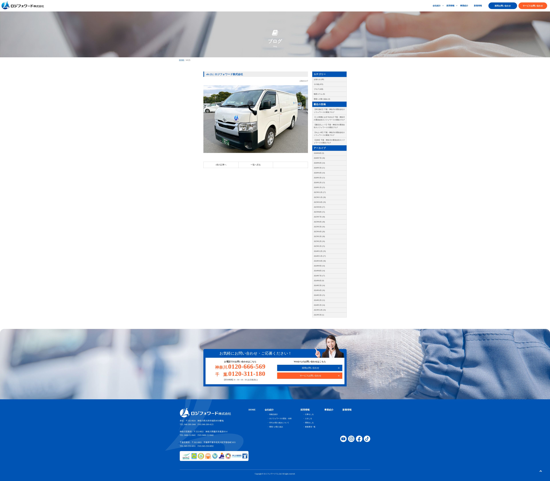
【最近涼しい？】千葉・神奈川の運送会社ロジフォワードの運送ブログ (329, 126)
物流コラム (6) (319, 94)
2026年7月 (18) (319, 158)
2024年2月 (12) (319, 300)
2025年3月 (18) (319, 236)
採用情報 (450, 6)
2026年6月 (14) (319, 163)
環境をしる (309, 423)
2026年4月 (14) (319, 173)
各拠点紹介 (273, 414)
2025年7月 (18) (319, 217)
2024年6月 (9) (319, 281)
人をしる (308, 419)
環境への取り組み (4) (322, 99)
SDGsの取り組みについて (279, 423)
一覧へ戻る (256, 165)
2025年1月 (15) (319, 246)
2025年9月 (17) (319, 207)
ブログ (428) (318, 89)
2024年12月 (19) (320, 251)
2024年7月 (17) (319, 276)
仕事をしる (309, 414)
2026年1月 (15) (319, 187)
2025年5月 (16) (319, 227)
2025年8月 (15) (319, 212)
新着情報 (478, 6)
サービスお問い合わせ (533, 6)
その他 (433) (318, 84)
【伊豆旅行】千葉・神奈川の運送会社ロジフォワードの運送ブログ (329, 110)
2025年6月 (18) (319, 222)
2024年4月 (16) (319, 290)
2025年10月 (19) (320, 202)
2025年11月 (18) (320, 197)
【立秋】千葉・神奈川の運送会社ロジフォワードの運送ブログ (329, 141)
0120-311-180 (240, 373)
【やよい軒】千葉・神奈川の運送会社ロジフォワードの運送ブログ (329, 133)
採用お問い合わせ (503, 6)
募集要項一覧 (310, 427)
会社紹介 (437, 6)
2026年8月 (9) (319, 153)
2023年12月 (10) (320, 310)
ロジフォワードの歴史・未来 (280, 419)
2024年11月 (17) (320, 256)
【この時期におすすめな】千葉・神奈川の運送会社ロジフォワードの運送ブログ (329, 118)
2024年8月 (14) (319, 271)
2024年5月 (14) (319, 286)
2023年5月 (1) (319, 315)
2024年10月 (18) (320, 261)
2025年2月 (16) (319, 241)
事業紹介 (464, 6)
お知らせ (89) (319, 79)
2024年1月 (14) (319, 305)
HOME (181, 60)
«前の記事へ (220, 165)
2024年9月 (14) (319, 266)
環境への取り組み (276, 427)
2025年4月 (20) (319, 232)
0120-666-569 (240, 366)
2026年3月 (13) (319, 178)
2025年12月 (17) (320, 192)
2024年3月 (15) (319, 295)
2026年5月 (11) (319, 168)
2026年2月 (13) (319, 183)
